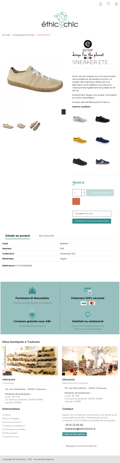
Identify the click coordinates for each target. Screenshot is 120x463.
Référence (8, 265)
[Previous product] (113, 35)
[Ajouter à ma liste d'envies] (76, 201)
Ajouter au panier (102, 192)
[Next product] (116, 35)
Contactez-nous (10, 436)
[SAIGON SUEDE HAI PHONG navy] (106, 161)
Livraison (6, 415)
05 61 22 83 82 (74, 424)
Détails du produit (17, 235)
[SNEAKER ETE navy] (106, 140)
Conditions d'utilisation (13, 425)
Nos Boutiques (9, 433)
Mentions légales (11, 418)
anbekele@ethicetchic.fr (80, 428)
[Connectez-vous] (100, 4)
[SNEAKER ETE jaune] (83, 140)
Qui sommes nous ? (12, 422)
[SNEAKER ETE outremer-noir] (106, 119)
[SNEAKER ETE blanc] (83, 119)
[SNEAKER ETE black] (83, 161)
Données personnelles (13, 429)
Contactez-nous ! (74, 434)
